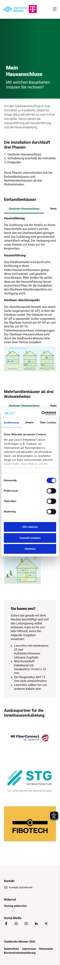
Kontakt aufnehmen (20, 887)
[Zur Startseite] (20, 9)
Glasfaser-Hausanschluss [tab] (24, 208)
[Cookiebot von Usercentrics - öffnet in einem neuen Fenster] (42, 413)
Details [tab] (29, 422)
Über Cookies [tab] (48, 422)
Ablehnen (30, 548)
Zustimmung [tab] (11, 422)
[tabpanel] (30, 280)
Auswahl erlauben (30, 537)
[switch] (51, 490)
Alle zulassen (30, 526)
